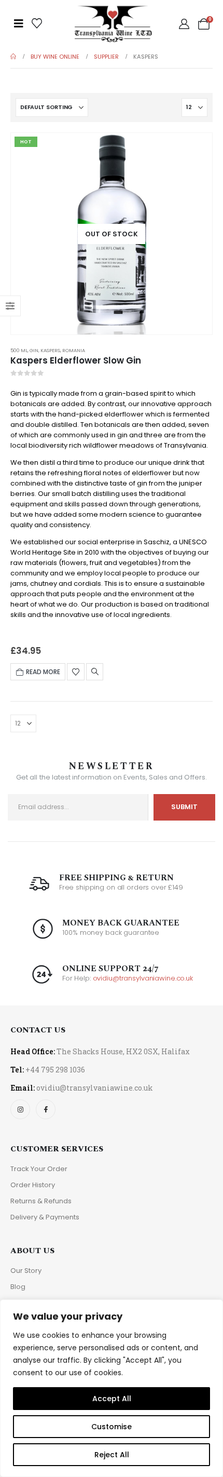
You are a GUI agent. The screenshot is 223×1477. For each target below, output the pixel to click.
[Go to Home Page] (13, 56)
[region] (111, 1388)
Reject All (111, 1454)
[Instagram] (20, 1109)
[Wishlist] (37, 23)
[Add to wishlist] (75, 672)
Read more (43, 671)
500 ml (18, 350)
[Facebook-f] (45, 1109)
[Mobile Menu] (18, 23)
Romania (73, 350)
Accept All (111, 1398)
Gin (34, 350)
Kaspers (50, 350)
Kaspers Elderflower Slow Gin (75, 360)
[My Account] (184, 24)
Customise (111, 1426)
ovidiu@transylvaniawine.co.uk (143, 978)
